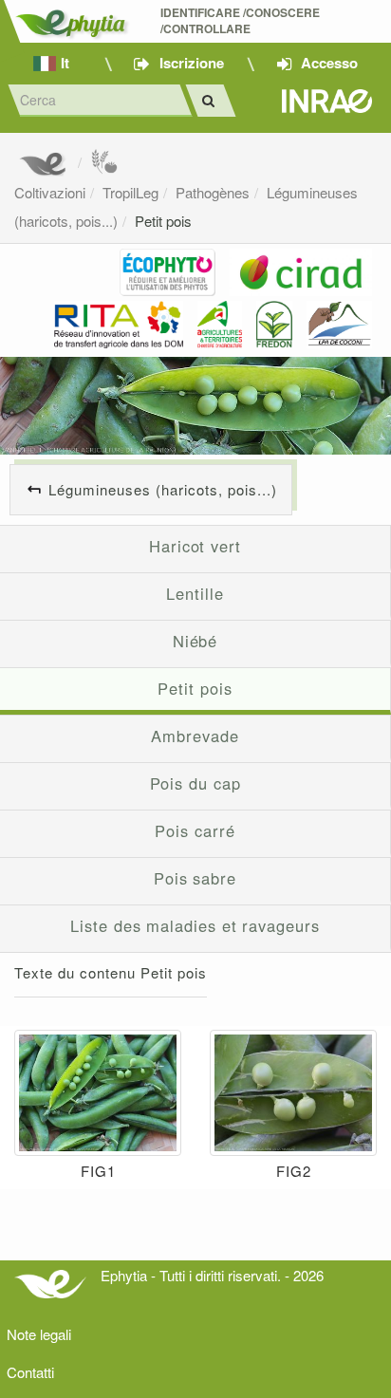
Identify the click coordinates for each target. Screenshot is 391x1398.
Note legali (39, 1334)
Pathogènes (213, 192)
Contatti (30, 1372)
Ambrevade (194, 735)
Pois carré (194, 830)
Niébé (195, 640)
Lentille (194, 593)
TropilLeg (130, 192)
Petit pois (163, 221)
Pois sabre (195, 878)
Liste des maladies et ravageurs (194, 925)
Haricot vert (195, 545)
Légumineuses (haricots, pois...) (162, 489)
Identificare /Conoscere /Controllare (241, 21)
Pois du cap (195, 783)
